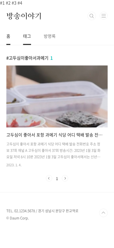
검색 (92, 16)
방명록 (50, 36)
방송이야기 (24, 16)
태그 (27, 36)
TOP (103, 213)
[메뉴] (104, 16)
